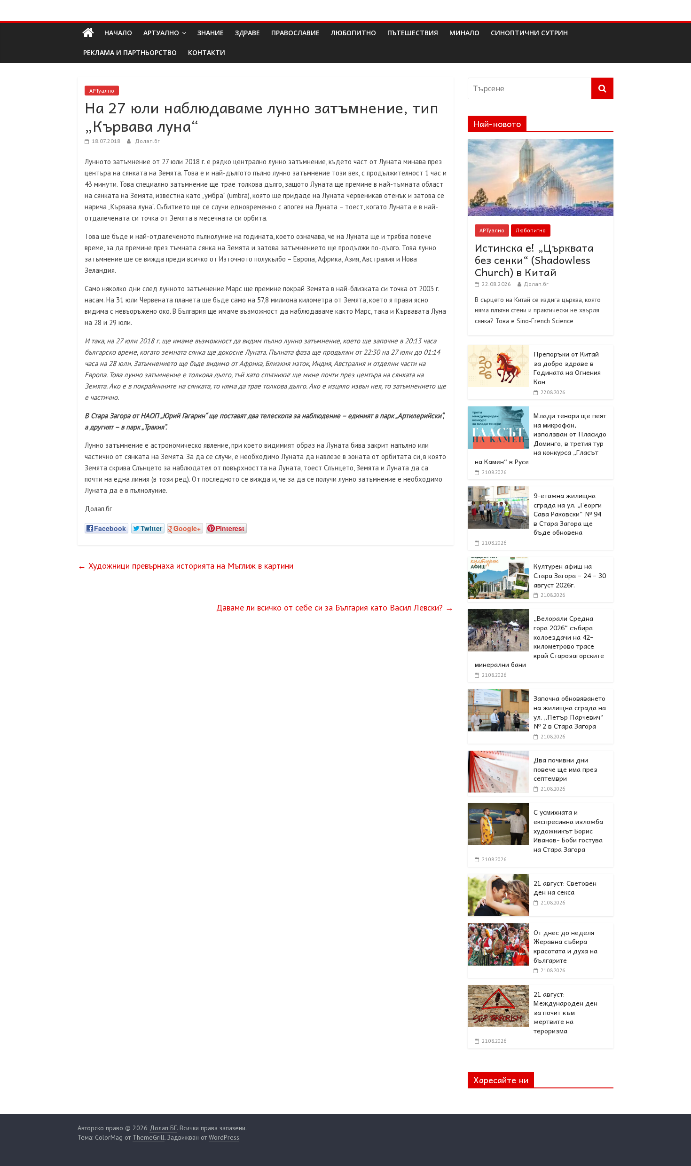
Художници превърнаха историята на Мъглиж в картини (185, 565)
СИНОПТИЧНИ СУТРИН (529, 32)
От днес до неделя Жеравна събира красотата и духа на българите (565, 946)
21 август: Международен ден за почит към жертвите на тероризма (565, 1012)
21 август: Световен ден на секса (565, 887)
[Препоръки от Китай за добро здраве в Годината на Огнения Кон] (498, 350)
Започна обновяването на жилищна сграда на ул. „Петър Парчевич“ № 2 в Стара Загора (570, 712)
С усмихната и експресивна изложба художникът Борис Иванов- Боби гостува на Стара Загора (568, 830)
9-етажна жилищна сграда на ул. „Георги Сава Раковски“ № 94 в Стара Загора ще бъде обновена (568, 513)
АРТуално (161, 32)
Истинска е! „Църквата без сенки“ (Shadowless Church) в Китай (534, 260)
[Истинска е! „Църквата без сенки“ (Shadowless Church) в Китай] (540, 144)
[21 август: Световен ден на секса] (498, 879)
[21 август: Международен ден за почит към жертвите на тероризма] (498, 990)
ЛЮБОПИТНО (353, 32)
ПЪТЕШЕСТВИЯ (412, 32)
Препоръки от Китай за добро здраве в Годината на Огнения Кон (567, 368)
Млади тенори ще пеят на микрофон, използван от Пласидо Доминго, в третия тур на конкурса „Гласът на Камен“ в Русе (540, 438)
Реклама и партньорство (130, 52)
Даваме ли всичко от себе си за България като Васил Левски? (335, 607)
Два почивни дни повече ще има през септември (565, 768)
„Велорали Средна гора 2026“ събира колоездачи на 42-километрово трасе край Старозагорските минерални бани (539, 641)
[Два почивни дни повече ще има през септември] (498, 756)
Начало (118, 32)
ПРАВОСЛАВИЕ (295, 32)
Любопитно (531, 230)
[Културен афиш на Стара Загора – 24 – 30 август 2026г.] (498, 562)
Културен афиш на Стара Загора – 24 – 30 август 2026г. (570, 575)
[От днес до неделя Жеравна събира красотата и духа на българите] (498, 928)
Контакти (206, 52)
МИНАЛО (464, 32)
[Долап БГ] (88, 33)
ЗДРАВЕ (247, 32)
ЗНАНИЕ (210, 32)
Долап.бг (147, 140)
